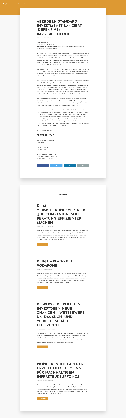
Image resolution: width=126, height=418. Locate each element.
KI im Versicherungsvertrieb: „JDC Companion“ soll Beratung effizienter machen (61, 214)
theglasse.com (8, 4)
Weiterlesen (43, 244)
